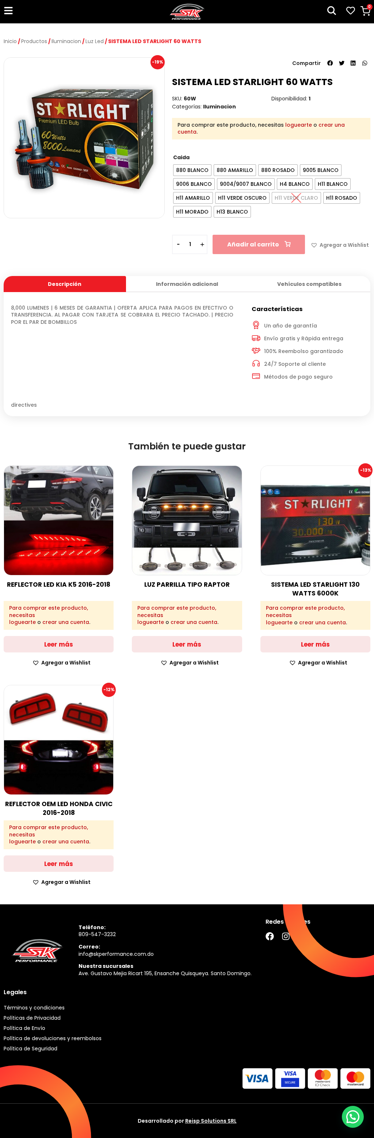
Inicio (10, 41)
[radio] (192, 170)
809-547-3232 (97, 934)
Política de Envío (24, 1028)
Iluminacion (66, 41)
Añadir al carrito (253, 244)
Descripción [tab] (64, 284)
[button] (330, 63)
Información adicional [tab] (187, 284)
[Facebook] (270, 936)
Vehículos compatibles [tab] (309, 284)
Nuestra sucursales (106, 966)
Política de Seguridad (30, 1048)
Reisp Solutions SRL (211, 1120)
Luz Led (94, 41)
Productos (34, 41)
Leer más (58, 644)
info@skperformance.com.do (116, 954)
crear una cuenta (65, 622)
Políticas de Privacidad (32, 1018)
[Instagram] (286, 936)
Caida (181, 157)
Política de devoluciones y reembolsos (53, 1038)
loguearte (298, 125)
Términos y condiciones (34, 1007)
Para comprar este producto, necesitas (48, 612)
